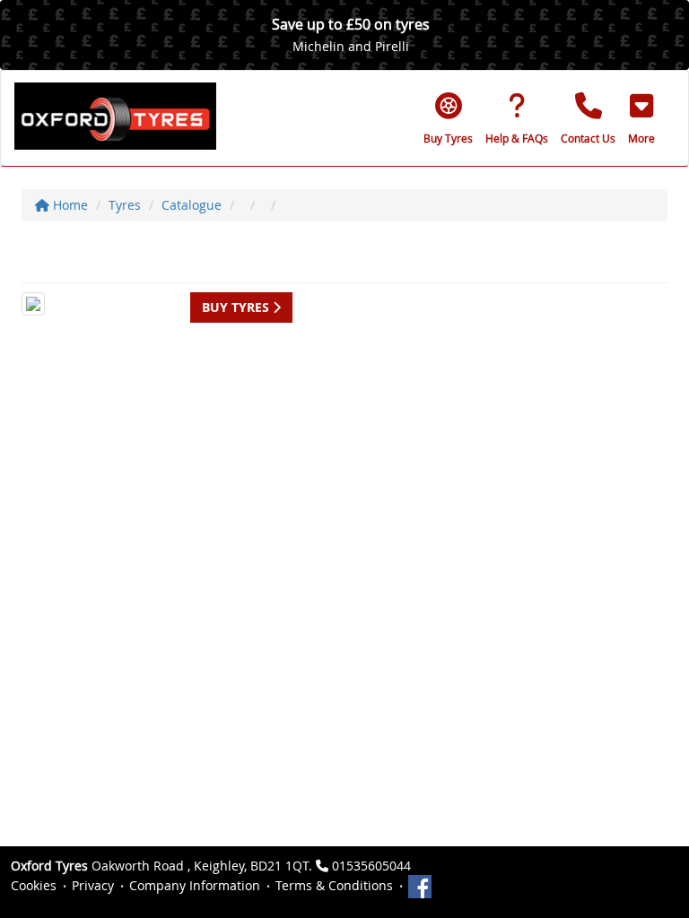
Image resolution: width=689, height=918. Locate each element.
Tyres (125, 204)
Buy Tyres (237, 307)
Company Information (194, 885)
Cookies (34, 885)
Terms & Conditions (334, 885)
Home (68, 204)
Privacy (93, 885)
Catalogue (191, 204)
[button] (641, 118)
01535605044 (371, 865)
